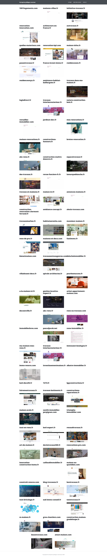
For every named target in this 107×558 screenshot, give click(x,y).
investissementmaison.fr (54, 365)
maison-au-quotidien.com (73, 463)
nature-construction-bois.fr (76, 101)
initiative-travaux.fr (76, 8)
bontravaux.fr (73, 482)
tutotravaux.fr (73, 499)
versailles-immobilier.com (26, 120)
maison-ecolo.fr (26, 410)
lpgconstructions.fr (75, 383)
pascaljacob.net (50, 328)
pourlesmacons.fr (75, 273)
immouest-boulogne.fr (77, 346)
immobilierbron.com (28, 328)
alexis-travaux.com (75, 209)
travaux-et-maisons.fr (29, 192)
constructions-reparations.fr (73, 391)
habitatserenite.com (52, 221)
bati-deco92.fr (25, 383)
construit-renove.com (29, 482)
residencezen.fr (74, 63)
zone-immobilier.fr (75, 328)
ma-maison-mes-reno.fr (26, 347)
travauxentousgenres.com (55, 256)
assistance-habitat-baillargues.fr (51, 81)
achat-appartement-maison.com (76, 292)
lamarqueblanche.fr (76, 174)
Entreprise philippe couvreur (27, 2)
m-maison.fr (25, 517)
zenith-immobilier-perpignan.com (51, 411)
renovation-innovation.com (26, 26)
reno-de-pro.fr (25, 238)
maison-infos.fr (74, 45)
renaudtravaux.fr (75, 427)
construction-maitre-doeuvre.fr (52, 158)
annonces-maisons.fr (76, 192)
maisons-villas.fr (50, 8)
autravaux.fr (72, 25)
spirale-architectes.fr (52, 273)
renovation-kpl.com (52, 45)
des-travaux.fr (25, 174)
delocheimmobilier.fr (76, 256)
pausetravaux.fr (26, 63)
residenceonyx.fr (27, 80)
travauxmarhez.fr (27, 221)
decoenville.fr (25, 311)
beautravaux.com (39, 534)
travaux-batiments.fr (52, 390)
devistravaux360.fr (51, 445)
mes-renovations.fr (75, 119)
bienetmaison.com (27, 256)
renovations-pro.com (76, 445)
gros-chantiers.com (52, 517)
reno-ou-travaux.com (76, 311)
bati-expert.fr (49, 427)
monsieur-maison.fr (76, 221)
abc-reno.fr (24, 157)
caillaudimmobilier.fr (52, 462)
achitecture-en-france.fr (50, 26)
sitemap (70, 2)
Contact (85, 2)
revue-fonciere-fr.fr (52, 174)
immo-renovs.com (27, 365)
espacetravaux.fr (74, 157)
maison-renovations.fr (29, 139)
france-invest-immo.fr (53, 63)
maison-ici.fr (48, 192)
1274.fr (46, 383)
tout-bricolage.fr (26, 499)
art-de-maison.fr (26, 445)
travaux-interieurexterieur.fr (52, 101)
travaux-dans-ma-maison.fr (75, 81)
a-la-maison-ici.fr (27, 291)
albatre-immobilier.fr (76, 365)
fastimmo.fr (72, 238)
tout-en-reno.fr (26, 427)
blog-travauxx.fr (50, 482)
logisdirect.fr (25, 100)
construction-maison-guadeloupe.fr (76, 518)
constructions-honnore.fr (49, 140)
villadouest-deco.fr (27, 273)
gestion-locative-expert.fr (50, 292)
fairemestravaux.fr (28, 390)
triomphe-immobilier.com (74, 411)
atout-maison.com (63, 534)
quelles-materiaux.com (29, 45)
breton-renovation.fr (76, 139)
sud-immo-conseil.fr (52, 499)
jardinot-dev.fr (49, 119)
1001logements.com (28, 8)
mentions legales (77, 2)
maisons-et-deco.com (52, 238)
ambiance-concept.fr (52, 209)
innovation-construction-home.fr (29, 463)
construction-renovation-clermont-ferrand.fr (29, 211)
